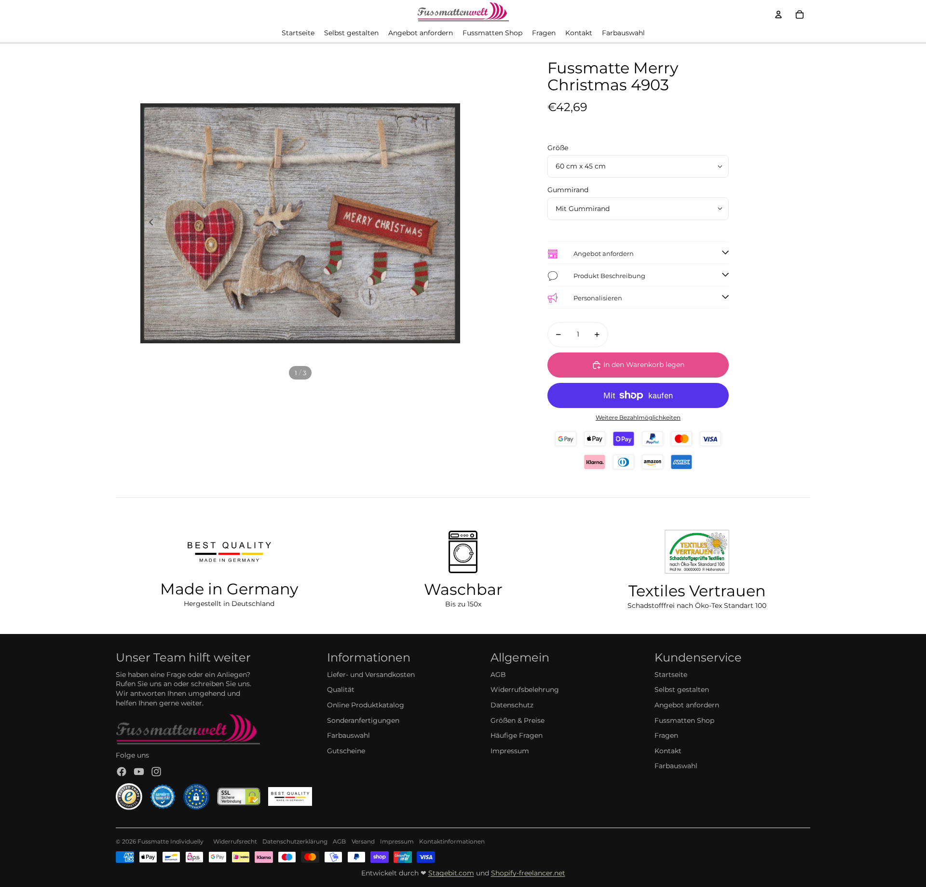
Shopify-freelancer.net (528, 873)
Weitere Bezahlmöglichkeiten (638, 417)
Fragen (666, 735)
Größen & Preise (517, 720)
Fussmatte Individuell (168, 841)
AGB (498, 674)
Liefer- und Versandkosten (371, 674)
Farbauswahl (348, 735)
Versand (363, 841)
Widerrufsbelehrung (524, 689)
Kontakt (667, 750)
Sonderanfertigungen (363, 720)
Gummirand (567, 189)
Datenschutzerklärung (294, 841)
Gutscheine (346, 750)
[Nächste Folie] (452, 223)
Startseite (670, 674)
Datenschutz (511, 705)
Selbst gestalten (681, 689)
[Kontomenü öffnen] (778, 14)
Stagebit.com (451, 873)
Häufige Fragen (516, 735)
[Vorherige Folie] (148, 223)
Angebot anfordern (686, 705)
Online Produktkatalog (365, 705)
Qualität (340, 689)
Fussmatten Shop (684, 720)
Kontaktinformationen (452, 841)
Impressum (509, 750)
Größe (557, 147)
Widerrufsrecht (235, 841)
